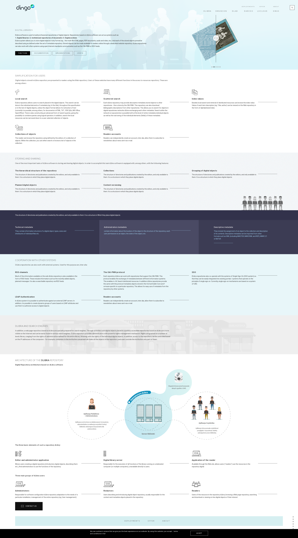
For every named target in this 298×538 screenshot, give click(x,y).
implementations (63, 53)
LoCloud (262, 11)
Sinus (276, 11)
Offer (262, 6)
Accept (199, 533)
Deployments (248, 6)
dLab (235, 11)
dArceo (248, 11)
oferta (80, 53)
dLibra (208, 11)
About (276, 6)
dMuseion (221, 11)
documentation (41, 53)
